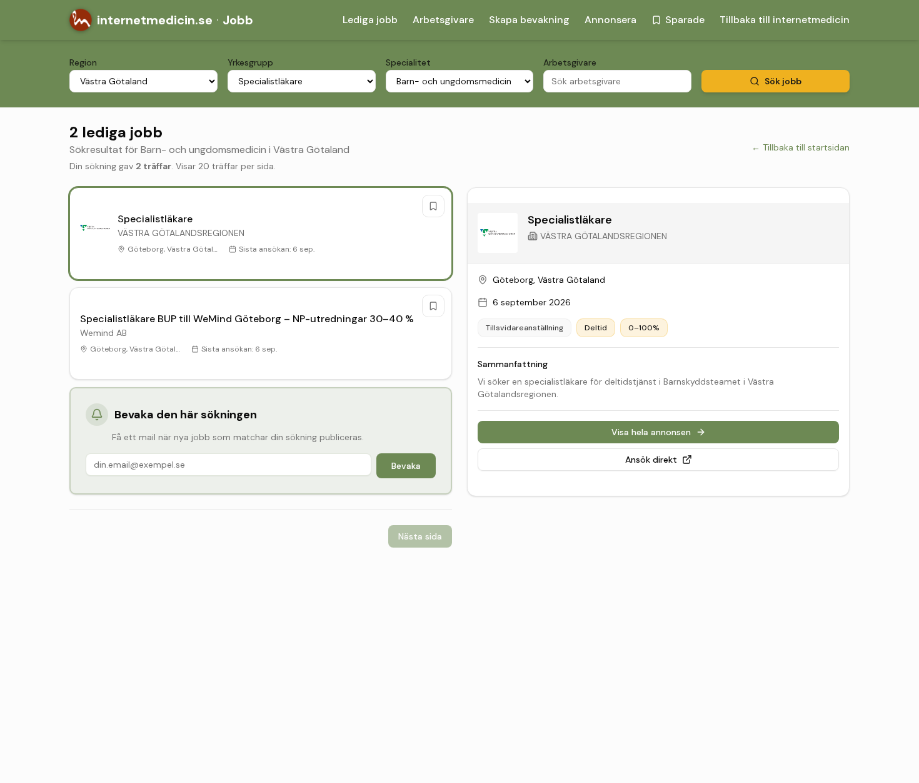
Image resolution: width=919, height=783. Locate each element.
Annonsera (610, 19)
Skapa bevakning (529, 19)
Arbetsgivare (443, 19)
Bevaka (406, 465)
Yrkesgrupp (250, 62)
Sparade (685, 19)
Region (83, 62)
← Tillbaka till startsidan (800, 147)
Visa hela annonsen (651, 432)
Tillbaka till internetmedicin (785, 19)
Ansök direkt (651, 459)
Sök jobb (783, 81)
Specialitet (408, 62)
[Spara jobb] (433, 206)
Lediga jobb (370, 19)
